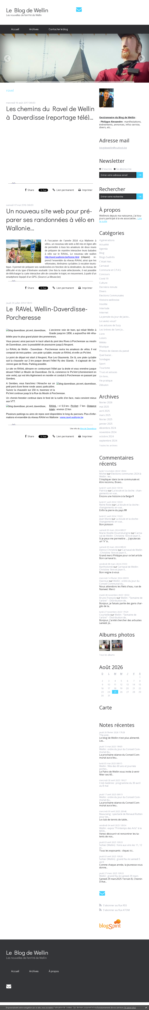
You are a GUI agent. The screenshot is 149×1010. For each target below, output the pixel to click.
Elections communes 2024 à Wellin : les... (120, 475)
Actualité (104, 244)
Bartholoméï (106, 566)
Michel (102, 473)
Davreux (103, 581)
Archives (34, 29)
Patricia (103, 490)
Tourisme (104, 368)
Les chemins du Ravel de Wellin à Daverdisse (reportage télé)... (50, 112)
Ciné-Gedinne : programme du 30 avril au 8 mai (119, 784)
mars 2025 (105, 415)
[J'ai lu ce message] (146, 1007)
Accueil (15, 29)
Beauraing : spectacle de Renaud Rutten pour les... (120, 815)
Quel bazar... (105, 355)
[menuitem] (15, 29)
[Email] (79, 9)
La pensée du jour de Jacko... (114, 316)
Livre (102, 333)
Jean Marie (105, 518)
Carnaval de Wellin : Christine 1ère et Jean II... (121, 534)
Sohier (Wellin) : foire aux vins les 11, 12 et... (120, 846)
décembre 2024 (107, 428)
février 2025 (105, 419)
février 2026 (105, 402)
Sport (102, 363)
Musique (104, 346)
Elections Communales (111, 295)
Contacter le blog (58, 29)
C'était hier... (105, 261)
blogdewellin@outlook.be (113, 147)
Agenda (103, 248)
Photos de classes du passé (114, 351)
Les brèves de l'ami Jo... (111, 329)
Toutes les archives (108, 445)
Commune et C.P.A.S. (110, 270)
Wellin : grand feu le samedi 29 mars (118, 876)
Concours (104, 274)
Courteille (104, 614)
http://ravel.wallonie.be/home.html (62, 257)
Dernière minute (108, 287)
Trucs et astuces (108, 372)
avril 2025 (104, 411)
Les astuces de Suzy (110, 325)
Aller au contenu (10, 2)
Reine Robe (105, 504)
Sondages (104, 359)
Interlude (104, 308)
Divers (102, 291)
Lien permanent (65, 190)
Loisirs (103, 338)
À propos (54, 971)
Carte (105, 707)
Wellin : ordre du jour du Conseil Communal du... (119, 582)
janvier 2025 (105, 423)
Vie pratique (105, 380)
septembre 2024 (108, 440)
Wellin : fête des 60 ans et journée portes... (117, 767)
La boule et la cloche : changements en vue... (120, 492)
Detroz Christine (108, 549)
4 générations (107, 240)
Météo (102, 342)
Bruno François (107, 597)
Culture (103, 282)
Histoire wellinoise (109, 300)
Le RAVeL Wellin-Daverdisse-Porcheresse (47, 313)
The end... (104, 735)
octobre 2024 (106, 436)
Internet (103, 312)
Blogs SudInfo (107, 257)
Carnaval (104, 265)
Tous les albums (107, 654)
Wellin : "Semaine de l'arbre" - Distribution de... (120, 599)
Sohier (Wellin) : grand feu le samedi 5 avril (119, 860)
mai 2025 (104, 406)
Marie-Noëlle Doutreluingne (114, 533)
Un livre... (104, 376)
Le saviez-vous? (107, 321)
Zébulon (103, 385)
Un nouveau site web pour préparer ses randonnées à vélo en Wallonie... (50, 219)
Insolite (103, 304)
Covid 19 (103, 278)
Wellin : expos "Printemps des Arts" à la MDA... (120, 830)
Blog (101, 253)
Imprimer (87, 190)
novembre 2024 (107, 432)
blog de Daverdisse (88, 428)
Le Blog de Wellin (27, 10)
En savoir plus (130, 1007)
